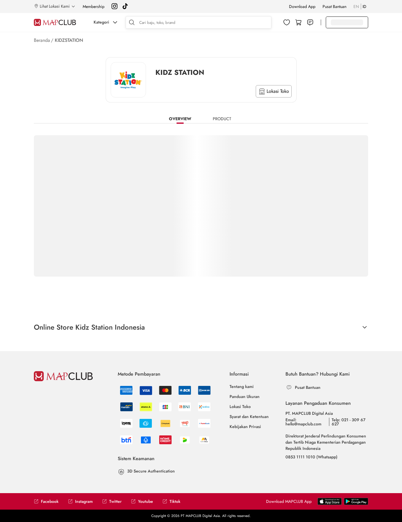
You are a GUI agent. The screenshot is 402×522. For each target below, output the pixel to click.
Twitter (115, 501)
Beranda (42, 40)
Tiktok (175, 501)
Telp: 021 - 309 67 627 (349, 422)
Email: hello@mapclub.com (303, 422)
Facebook (50, 501)
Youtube (145, 501)
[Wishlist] (286, 22)
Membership (93, 6)
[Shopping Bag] (298, 22)
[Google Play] (330, 503)
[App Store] (356, 503)
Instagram (84, 501)
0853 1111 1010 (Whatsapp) (311, 457)
